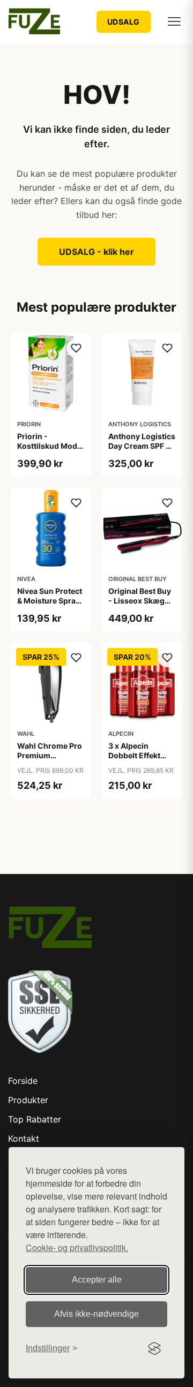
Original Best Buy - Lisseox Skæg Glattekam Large (139, 600)
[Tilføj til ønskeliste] (76, 348)
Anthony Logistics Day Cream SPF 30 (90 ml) (142, 446)
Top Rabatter (34, 1119)
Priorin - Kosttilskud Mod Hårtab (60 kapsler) (47, 451)
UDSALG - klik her (96, 251)
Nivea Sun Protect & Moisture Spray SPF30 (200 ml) (49, 600)
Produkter (28, 1100)
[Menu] (174, 21)
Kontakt (23, 1138)
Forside (23, 1080)
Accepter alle (97, 1279)
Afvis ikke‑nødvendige (96, 1313)
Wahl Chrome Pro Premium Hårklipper (49, 755)
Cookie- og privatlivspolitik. (77, 1247)
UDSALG (123, 21)
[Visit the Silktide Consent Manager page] (154, 1348)
